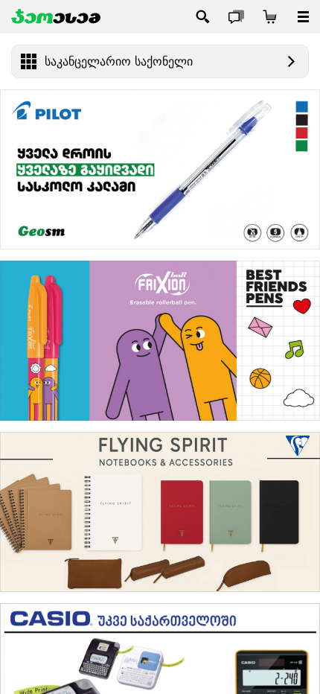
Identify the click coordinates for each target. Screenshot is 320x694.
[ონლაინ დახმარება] (236, 17)
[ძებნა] (203, 17)
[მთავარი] (56, 17)
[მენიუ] (303, 17)
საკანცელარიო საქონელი (119, 61)
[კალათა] (270, 17)
